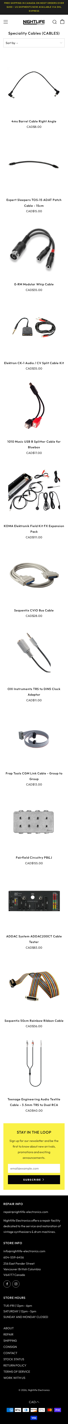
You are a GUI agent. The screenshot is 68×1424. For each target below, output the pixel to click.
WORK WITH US (14, 1378)
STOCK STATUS (13, 1359)
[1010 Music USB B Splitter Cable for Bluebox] (34, 406)
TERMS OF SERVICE (16, 1371)
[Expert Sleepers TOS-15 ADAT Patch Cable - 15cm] (34, 164)
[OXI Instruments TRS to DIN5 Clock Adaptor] (34, 653)
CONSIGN (10, 1347)
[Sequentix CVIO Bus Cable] (34, 574)
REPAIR (8, 1334)
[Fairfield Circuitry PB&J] (34, 822)
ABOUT (8, 1328)
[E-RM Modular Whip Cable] (34, 248)
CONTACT (10, 1353)
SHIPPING (10, 1340)
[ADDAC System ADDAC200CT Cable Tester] (34, 900)
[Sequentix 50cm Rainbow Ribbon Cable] (34, 985)
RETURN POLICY (14, 1365)
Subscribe (32, 1179)
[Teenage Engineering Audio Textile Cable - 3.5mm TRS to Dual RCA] (34, 1063)
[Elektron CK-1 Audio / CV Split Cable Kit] (34, 327)
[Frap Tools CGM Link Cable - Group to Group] (34, 737)
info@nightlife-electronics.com (24, 1251)
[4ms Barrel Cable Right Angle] (34, 85)
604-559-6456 (13, 1257)
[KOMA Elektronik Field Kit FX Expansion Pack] (34, 490)
